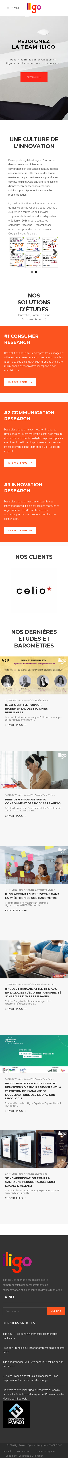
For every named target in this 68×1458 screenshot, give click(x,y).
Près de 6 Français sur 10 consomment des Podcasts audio (33, 801)
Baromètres (41, 795)
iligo (45, 1173)
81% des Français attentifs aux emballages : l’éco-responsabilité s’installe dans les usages (33, 992)
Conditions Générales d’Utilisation (25, 1456)
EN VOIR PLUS (14, 724)
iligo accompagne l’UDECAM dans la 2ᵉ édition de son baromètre (32, 896)
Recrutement (24, 1451)
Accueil (7, 1451)
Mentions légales (45, 1451)
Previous (14, 252)
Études (38, 700)
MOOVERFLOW (54, 1445)
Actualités (29, 700)
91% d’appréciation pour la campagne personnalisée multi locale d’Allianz (30, 1181)
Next (53, 252)
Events (46, 700)
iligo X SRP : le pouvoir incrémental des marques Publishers (26, 708)
